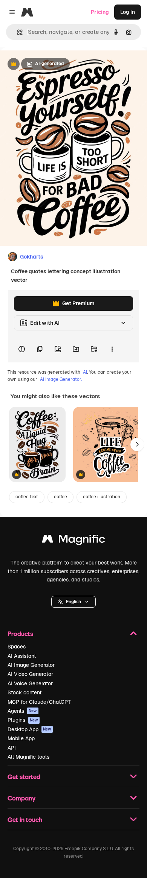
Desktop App (29, 729)
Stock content (24, 692)
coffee (60, 497)
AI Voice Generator (30, 683)
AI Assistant (22, 656)
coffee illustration (101, 497)
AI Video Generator (30, 674)
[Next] (137, 444)
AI (85, 372)
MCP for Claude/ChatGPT (39, 701)
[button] (73, 602)
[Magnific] (73, 540)
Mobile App (21, 738)
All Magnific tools (28, 756)
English (73, 602)
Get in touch (25, 819)
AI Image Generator (31, 665)
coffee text (26, 497)
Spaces (17, 646)
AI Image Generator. (61, 379)
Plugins (23, 720)
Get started (24, 777)
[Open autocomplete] (16, 32)
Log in (127, 12)
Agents (22, 711)
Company (21, 798)
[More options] (111, 348)
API (12, 747)
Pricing (100, 12)
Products (20, 634)
